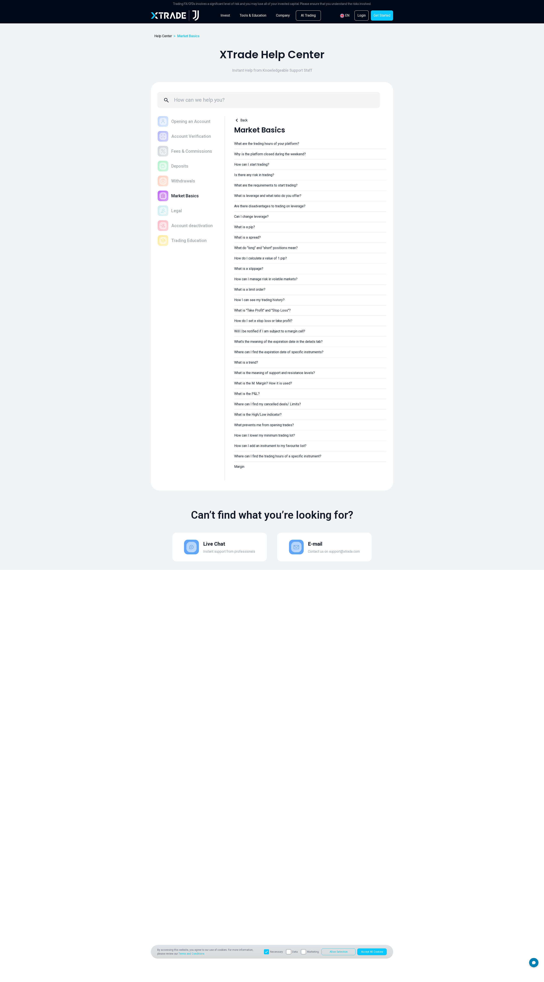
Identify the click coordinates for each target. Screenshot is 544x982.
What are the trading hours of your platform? (266, 144)
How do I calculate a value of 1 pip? (260, 258)
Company (283, 15)
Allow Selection (339, 951)
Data (295, 951)
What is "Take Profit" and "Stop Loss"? (262, 310)
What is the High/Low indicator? (258, 415)
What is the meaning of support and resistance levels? (274, 373)
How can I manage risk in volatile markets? (266, 279)
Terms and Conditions (191, 953)
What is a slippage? (248, 269)
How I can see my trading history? (259, 300)
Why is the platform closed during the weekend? (270, 154)
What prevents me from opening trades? (264, 425)
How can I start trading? (251, 164)
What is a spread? (247, 237)
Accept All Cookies (372, 951)
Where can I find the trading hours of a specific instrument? (277, 456)
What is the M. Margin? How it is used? (263, 383)
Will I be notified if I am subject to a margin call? (269, 331)
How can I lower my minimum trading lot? (264, 435)
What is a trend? (246, 362)
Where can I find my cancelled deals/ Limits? (267, 404)
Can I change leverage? (251, 217)
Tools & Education (253, 15)
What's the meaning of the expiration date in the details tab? (278, 342)
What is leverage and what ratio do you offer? (267, 196)
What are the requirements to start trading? (266, 185)
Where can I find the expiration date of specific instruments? (278, 352)
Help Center (163, 36)
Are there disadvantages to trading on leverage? (269, 206)
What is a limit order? (249, 289)
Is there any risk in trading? (254, 175)
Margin (239, 467)
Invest (225, 15)
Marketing (313, 951)
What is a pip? (244, 227)
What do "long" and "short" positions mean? (266, 248)
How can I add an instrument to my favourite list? (270, 446)
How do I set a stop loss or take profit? (263, 321)
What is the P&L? (247, 394)
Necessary (276, 951)
